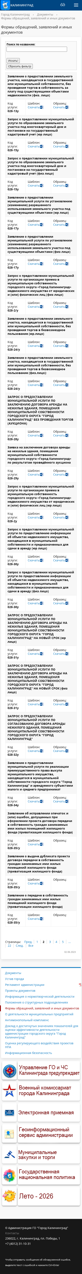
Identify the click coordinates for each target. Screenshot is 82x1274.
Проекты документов (20, 991)
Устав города (14, 979)
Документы (45, 14)
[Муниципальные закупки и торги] (41, 1154)
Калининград (22, 5)
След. (20, 946)
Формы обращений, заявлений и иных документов (38, 18)
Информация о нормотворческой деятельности (39, 996)
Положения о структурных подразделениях (36, 1002)
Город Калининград (15, 14)
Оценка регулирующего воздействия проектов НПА (39, 1045)
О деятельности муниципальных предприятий (39, 1014)
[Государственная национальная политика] (41, 1175)
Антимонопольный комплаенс (27, 1020)
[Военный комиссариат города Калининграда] (41, 1091)
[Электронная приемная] (41, 1112)
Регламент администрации (24, 985)
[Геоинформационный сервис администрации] (41, 1133)
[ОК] (16, 1254)
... (69, 942)
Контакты (12, 1233)
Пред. (28, 942)
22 (9, 946)
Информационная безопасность (28, 1053)
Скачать (34, 107)
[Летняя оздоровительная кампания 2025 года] (41, 1196)
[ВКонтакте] (8, 1254)
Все (30, 946)
